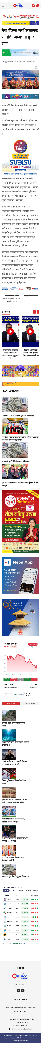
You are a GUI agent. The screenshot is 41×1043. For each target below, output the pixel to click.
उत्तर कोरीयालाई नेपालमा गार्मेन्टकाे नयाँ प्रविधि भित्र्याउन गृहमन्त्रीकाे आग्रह (11, 298)
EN (33, 5)
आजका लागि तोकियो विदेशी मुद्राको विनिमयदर (18, 416)
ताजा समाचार (11, 703)
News (13, 1007)
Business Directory (22, 1007)
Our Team (32, 1007)
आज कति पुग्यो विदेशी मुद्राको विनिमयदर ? (16, 461)
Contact (7, 1007)
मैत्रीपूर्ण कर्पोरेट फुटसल (31, 296)
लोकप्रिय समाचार (30, 703)
